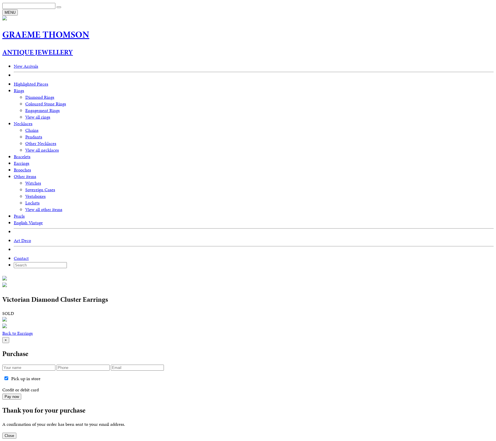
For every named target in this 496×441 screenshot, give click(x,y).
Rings (19, 90)
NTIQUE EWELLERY (37, 52)
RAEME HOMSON (45, 34)
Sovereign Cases (40, 189)
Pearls (19, 216)
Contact (21, 258)
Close (9, 436)
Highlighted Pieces (31, 84)
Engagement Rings (42, 110)
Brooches (22, 170)
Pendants (33, 137)
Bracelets (22, 156)
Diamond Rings (39, 97)
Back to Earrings (17, 333)
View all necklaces (42, 150)
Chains (31, 130)
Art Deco (22, 240)
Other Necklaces (40, 143)
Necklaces (23, 123)
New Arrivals (26, 66)
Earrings (21, 163)
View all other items (43, 209)
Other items (25, 176)
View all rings (37, 117)
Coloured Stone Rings (45, 103)
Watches (33, 183)
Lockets (32, 203)
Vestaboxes (35, 196)
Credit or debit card (20, 389)
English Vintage (28, 222)
